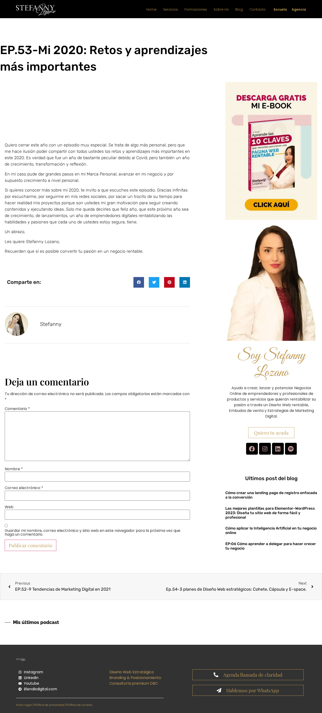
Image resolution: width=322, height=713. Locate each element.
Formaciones (196, 9)
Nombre (14, 469)
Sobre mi (221, 9)
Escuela (280, 9)
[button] (138, 282)
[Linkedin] (278, 449)
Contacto (257, 9)
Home (151, 9)
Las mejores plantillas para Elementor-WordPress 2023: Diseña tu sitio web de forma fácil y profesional (270, 513)
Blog (239, 9)
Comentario (17, 409)
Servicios (170, 9)
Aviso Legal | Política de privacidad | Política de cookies (54, 705)
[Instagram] (265, 449)
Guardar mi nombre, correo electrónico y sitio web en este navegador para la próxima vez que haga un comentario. (92, 532)
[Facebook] (252, 449)
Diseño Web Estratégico (131, 672)
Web (9, 507)
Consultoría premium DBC (133, 683)
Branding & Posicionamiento (135, 677)
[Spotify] (291, 449)
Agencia (299, 9)
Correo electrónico (24, 488)
